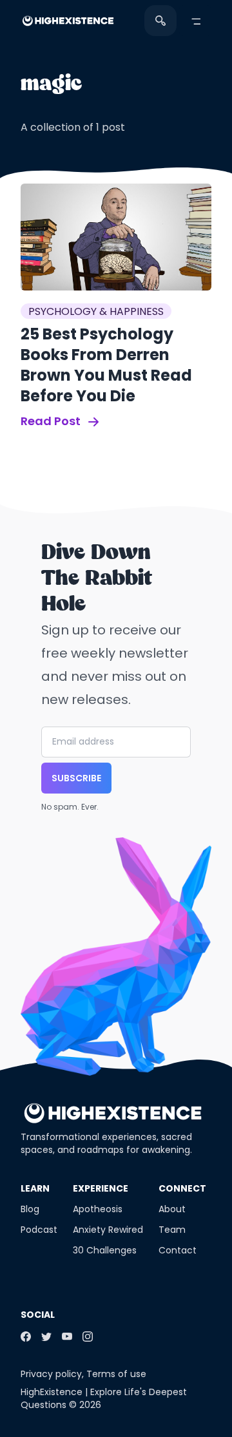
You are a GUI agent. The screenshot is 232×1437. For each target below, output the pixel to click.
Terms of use (116, 1373)
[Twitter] (46, 1336)
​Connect (182, 1188)
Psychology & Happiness (96, 311)
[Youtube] (67, 1336)
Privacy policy (51, 1373)
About (172, 1209)
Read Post (52, 421)
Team (172, 1229)
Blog (30, 1209)
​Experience (100, 1188)
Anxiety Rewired (108, 1229)
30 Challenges (105, 1250)
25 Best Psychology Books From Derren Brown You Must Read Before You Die (106, 364)
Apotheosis (97, 1209)
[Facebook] (26, 1336)
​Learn (35, 1188)
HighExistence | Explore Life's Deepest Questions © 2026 (104, 1398)
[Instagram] (87, 1336)
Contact (178, 1250)
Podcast (39, 1229)
